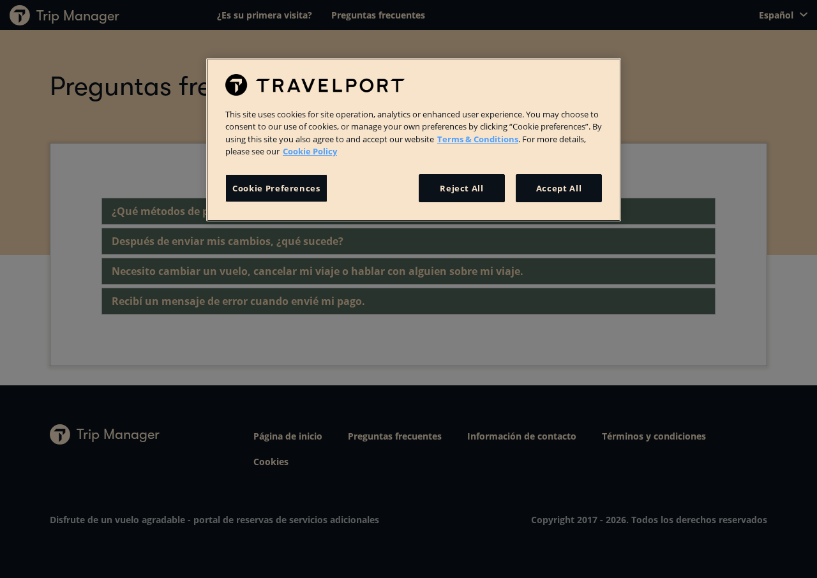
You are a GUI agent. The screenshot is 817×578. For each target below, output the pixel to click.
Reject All (462, 188)
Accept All (559, 188)
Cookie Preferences (276, 188)
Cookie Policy (310, 151)
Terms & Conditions (477, 139)
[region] (413, 139)
